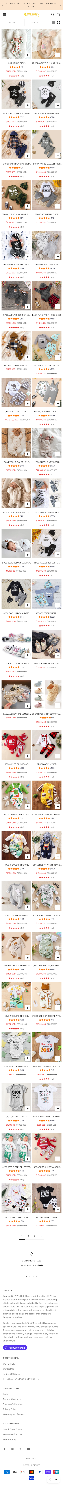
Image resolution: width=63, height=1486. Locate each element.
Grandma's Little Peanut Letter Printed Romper (46, 1117)
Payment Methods (12, 1399)
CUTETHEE (9, 1363)
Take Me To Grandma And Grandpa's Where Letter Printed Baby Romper (16, 1066)
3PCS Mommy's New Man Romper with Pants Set (46, 512)
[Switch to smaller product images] (58, 22)
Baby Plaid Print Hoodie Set (46, 315)
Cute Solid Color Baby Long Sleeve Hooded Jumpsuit (16, 512)
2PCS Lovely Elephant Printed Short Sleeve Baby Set (46, 265)
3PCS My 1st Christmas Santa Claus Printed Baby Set (16, 764)
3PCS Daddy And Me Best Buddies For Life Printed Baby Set (46, 113)
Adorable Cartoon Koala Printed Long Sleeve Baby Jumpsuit (46, 915)
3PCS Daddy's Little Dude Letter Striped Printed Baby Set (16, 265)
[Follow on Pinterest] (20, 1449)
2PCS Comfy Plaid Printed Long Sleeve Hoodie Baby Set (16, 164)
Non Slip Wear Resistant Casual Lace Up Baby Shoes (47, 663)
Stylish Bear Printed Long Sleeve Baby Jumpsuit (46, 865)
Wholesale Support (12, 1434)
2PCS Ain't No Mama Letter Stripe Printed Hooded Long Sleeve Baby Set (46, 164)
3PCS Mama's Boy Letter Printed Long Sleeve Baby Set (46, 563)
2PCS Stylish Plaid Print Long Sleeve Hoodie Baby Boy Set (16, 365)
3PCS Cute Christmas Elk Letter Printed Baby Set (47, 1167)
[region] (31, 1261)
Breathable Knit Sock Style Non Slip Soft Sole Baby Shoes (46, 714)
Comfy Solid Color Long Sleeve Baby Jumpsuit (16, 462)
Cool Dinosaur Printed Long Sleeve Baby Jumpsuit (16, 814)
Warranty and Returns (13, 1414)
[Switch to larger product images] (53, 22)
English (30, 1458)
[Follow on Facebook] (4, 1449)
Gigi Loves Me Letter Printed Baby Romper (16, 1117)
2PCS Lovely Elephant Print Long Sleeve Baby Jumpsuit (46, 63)
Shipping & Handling (13, 1404)
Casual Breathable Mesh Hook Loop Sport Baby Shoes (16, 714)
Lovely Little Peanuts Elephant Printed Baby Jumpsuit (16, 915)
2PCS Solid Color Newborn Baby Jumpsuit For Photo (16, 563)
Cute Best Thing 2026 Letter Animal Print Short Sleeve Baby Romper (46, 1066)
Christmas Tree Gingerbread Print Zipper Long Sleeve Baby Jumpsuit (16, 63)
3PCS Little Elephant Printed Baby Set (16, 412)
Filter (12, 22)
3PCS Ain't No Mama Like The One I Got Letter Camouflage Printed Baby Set (16, 214)
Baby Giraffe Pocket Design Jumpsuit (46, 814)
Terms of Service (11, 1374)
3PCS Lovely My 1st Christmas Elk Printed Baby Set (46, 764)
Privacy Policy (9, 1409)
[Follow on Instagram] (12, 1449)
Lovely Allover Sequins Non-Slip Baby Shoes (16, 663)
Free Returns (9, 1439)
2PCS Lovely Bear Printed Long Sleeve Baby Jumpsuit (16, 966)
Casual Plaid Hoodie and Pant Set (16, 315)
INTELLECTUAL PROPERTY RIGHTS (21, 1379)
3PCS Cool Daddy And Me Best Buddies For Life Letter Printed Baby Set (16, 613)
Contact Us (8, 1368)
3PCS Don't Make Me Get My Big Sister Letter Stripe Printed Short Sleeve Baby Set (16, 113)
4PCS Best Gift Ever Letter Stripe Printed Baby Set (16, 1167)
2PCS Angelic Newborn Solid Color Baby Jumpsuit (47, 462)
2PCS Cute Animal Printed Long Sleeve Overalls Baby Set (46, 412)
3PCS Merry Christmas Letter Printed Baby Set (16, 1217)
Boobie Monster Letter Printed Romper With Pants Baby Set (46, 365)
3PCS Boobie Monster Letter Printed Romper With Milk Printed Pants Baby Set (46, 613)
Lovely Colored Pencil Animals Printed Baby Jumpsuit (16, 865)
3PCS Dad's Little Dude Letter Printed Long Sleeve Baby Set (46, 214)
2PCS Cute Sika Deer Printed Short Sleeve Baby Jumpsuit (46, 1016)
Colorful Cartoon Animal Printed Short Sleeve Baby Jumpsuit (46, 966)
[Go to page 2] (41, 1236)
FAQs (5, 1394)
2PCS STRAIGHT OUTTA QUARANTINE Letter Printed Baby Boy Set (46, 1217)
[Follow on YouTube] (28, 1449)
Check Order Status (12, 1429)
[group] (16, 67)
